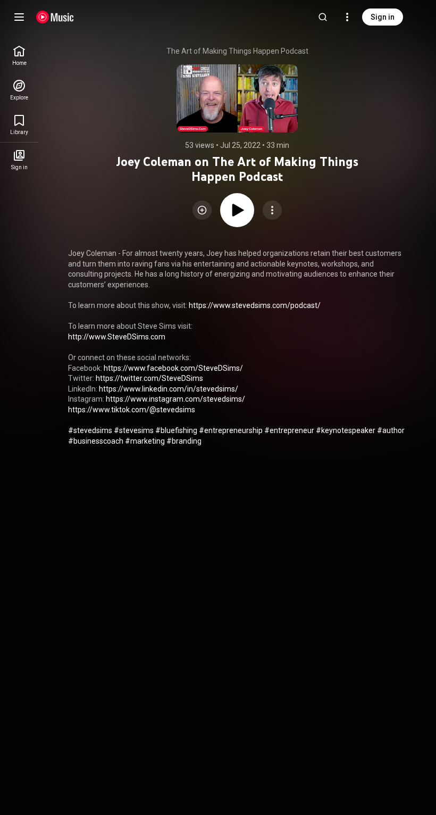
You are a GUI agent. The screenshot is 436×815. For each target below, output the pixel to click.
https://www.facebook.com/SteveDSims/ (173, 368)
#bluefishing (176, 430)
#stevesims (134, 430)
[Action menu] (272, 210)
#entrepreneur (289, 430)
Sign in (383, 17)
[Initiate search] (322, 17)
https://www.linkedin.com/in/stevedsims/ (168, 389)
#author (391, 430)
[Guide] (19, 17)
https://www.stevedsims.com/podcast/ (255, 305)
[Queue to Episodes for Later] (202, 210)
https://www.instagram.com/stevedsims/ (175, 399)
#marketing (145, 441)
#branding (184, 441)
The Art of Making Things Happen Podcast (237, 51)
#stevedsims (90, 430)
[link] (19, 55)
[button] (202, 210)
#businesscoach (95, 441)
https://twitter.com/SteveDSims (149, 378)
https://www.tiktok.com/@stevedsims (131, 409)
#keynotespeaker (345, 430)
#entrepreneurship (231, 430)
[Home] (55, 17)
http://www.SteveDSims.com (116, 336)
